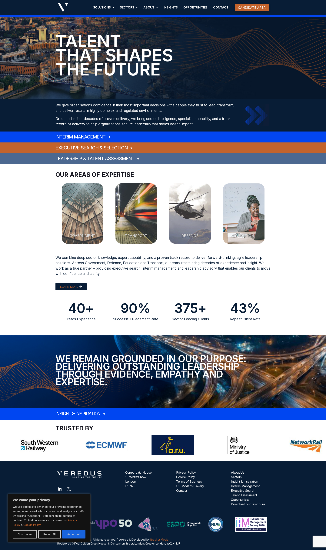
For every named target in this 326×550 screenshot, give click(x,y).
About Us (237, 472)
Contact (181, 490)
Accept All (73, 534)
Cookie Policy (32, 524)
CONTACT (220, 7)
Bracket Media (159, 539)
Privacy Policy (186, 472)
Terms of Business (189, 481)
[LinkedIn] (59, 488)
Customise (25, 534)
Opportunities (240, 500)
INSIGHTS (171, 7)
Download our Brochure (248, 504)
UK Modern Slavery (190, 486)
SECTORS (127, 7)
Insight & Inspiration (244, 481)
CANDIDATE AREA (252, 7)
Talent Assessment (244, 495)
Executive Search (243, 490)
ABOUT (148, 7)
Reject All (49, 534)
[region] (49, 518)
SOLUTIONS (102, 7)
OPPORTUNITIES (195, 7)
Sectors (236, 477)
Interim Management (245, 486)
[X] (68, 488)
